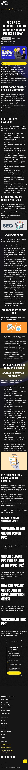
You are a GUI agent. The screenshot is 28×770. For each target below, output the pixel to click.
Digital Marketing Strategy (8, 696)
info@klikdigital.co (6, 747)
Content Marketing (6, 710)
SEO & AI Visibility (6, 707)
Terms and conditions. (13, 665)
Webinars (3, 737)
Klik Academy (4, 723)
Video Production (5, 713)
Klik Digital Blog (10, 9)
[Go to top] (25, 761)
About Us (3, 728)
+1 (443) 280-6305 (6, 744)
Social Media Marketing (7, 699)
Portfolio (3, 720)
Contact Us (4, 734)
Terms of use (4, 764)
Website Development (7, 705)
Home (3, 9)
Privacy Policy (4, 762)
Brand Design (4, 702)
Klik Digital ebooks (6, 731)
